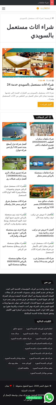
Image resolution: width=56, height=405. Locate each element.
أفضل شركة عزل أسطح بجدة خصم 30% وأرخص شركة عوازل (16, 147)
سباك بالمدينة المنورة (30, 333)
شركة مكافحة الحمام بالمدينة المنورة (39, 343)
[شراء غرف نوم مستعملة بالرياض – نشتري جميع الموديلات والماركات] (14, 220)
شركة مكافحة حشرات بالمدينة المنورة (38, 348)
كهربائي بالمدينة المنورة (43, 363)
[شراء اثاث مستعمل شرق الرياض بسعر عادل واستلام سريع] (14, 191)
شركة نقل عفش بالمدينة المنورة (40, 358)
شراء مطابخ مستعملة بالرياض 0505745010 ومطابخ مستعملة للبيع (16, 261)
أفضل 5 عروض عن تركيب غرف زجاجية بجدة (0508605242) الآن (43, 232)
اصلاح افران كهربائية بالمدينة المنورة (39, 328)
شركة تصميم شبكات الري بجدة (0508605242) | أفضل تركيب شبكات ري (15, 175)
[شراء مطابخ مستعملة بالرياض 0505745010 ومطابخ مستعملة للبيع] (14, 248)
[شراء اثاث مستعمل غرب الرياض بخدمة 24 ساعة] (42, 248)
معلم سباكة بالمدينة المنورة (42, 368)
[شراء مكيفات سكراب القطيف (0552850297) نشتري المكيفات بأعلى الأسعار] (42, 129)
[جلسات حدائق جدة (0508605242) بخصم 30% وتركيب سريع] (42, 191)
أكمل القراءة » (46, 104)
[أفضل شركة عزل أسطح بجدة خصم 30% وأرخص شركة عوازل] (14, 131)
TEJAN (49, 80)
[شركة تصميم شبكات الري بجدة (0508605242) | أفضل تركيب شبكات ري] (14, 163)
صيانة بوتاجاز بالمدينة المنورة (15, 358)
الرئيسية (48, 18)
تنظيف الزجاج (47, 333)
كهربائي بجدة (26, 363)
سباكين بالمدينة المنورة (44, 338)
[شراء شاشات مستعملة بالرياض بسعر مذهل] (42, 163)
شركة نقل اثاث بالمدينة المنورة (41, 353)
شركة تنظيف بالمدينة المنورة (21, 338)
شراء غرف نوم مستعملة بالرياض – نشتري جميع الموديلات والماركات (16, 232)
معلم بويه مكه (13, 363)
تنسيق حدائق (17, 328)
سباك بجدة (15, 333)
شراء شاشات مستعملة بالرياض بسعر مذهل (31, 2)
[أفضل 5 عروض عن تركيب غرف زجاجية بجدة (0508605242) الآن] (42, 220)
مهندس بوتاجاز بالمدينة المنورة (41, 373)
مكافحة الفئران (23, 368)
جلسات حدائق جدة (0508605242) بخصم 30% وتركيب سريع (44, 204)
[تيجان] (42, 8)
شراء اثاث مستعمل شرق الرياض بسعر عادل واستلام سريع (15, 204)
